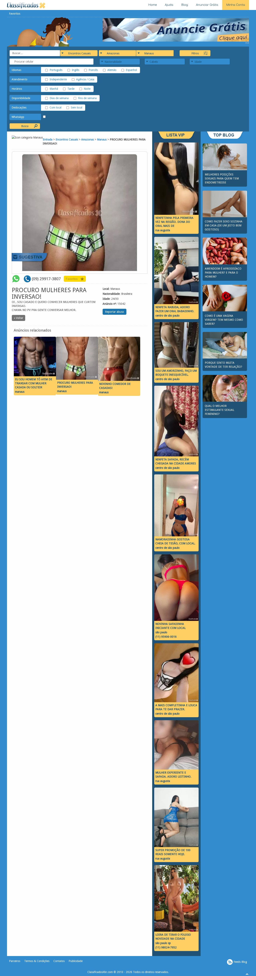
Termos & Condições (36, 961)
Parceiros (14, 961)
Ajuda (169, 4)
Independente (58, 79)
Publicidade (76, 961)
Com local (55, 107)
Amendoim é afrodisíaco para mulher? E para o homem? (223, 272)
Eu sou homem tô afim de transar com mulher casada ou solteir (33, 383)
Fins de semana (87, 98)
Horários (17, 88)
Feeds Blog (240, 961)
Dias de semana (59, 98)
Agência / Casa (85, 79)
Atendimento (19, 79)
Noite (87, 88)
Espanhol (131, 70)
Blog (184, 4)
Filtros (195, 53)
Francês (93, 70)
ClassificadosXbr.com (100, 972)
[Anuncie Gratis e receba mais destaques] (176, 29)
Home (152, 4)
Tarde (71, 88)
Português (56, 70)
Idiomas (16, 70)
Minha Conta (235, 4)
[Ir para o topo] (247, 974)
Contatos (59, 961)
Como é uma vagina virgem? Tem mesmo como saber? (224, 319)
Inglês (75, 70)
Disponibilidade (21, 98)
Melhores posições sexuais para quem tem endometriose (222, 178)
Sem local (76, 107)
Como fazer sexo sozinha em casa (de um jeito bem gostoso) (223, 225)
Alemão (112, 70)
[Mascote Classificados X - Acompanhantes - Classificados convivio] (40, 31)
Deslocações (19, 107)
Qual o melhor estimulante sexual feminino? (219, 409)
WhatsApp (18, 117)
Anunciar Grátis (207, 4)
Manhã (54, 88)
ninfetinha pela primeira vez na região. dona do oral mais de (174, 221)
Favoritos (14, 13)
